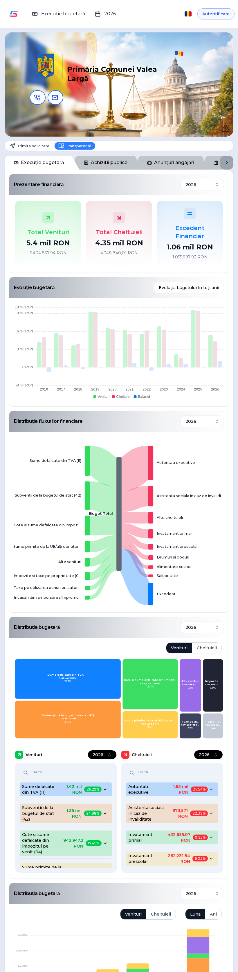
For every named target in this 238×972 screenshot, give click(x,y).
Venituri (179, 649)
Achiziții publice (109, 164)
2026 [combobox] (190, 186)
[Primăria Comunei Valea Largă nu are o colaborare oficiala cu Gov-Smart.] (219, 122)
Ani (213, 915)
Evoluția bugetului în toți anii (189, 289)
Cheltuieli (207, 649)
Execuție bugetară (42, 164)
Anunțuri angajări (174, 164)
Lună (195, 915)
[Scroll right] (226, 164)
